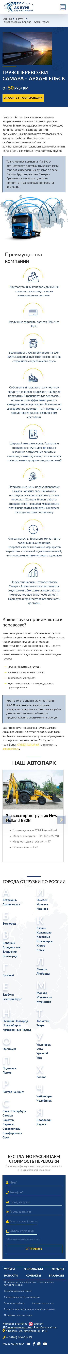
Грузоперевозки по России (18, 1291)
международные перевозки (33, 705)
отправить (34, 1248)
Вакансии (56, 1275)
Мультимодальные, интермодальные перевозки (29, 1309)
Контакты (33, 1275)
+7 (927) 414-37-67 (28, 744)
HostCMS (7, 1348)
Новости (11, 1275)
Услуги (20, 19)
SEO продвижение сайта (17, 1327)
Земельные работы (14, 1303)
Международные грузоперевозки (22, 1297)
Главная (7, 19)
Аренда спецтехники (43, 1303)
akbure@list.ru (10, 749)
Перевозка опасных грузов (18, 1315)
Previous (6, 820)
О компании (33, 1269)
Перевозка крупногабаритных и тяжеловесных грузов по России (29, 1283)
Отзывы (58, 1269)
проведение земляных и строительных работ (33, 709)
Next (61, 820)
